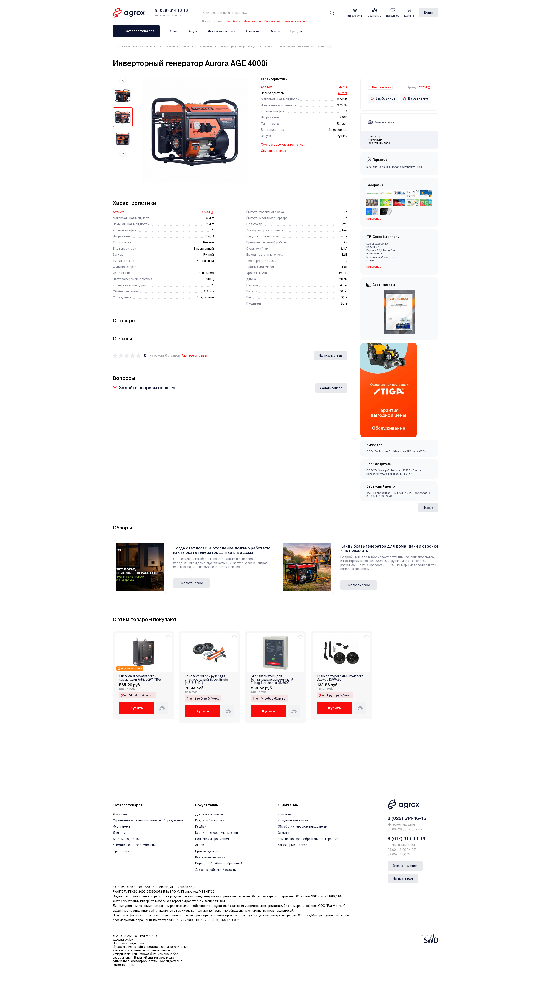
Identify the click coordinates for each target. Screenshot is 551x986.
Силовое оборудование (197, 46)
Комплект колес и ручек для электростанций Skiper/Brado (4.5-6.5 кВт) (206, 680)
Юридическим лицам (293, 820)
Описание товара (273, 150)
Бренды (296, 31)
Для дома (120, 832)
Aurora (268, 46)
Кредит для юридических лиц (216, 832)
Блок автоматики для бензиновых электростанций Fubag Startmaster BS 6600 (272, 680)
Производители (206, 851)
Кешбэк (200, 826)
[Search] (331, 12)
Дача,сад (120, 814)
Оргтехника (121, 851)
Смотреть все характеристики (283, 144)
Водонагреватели (294, 21)
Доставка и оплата (221, 31)
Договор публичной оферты (215, 869)
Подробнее (373, 266)
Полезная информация (212, 839)
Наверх (428, 507)
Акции (193, 31)
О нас (174, 31)
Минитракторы (252, 21)
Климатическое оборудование (135, 845)
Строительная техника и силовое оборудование (144, 46)
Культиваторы (272, 21)
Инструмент (121, 826)
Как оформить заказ (210, 857)
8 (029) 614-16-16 (407, 818)
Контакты (252, 31)
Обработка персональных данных (302, 826)
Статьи (275, 31)
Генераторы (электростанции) (238, 46)
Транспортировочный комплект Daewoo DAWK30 (340, 678)
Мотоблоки (233, 21)
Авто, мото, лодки (126, 839)
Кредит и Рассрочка (209, 820)
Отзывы (283, 832)
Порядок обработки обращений (218, 863)
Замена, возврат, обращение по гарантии (308, 839)
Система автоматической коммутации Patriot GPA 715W (140, 678)
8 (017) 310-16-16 (406, 838)
